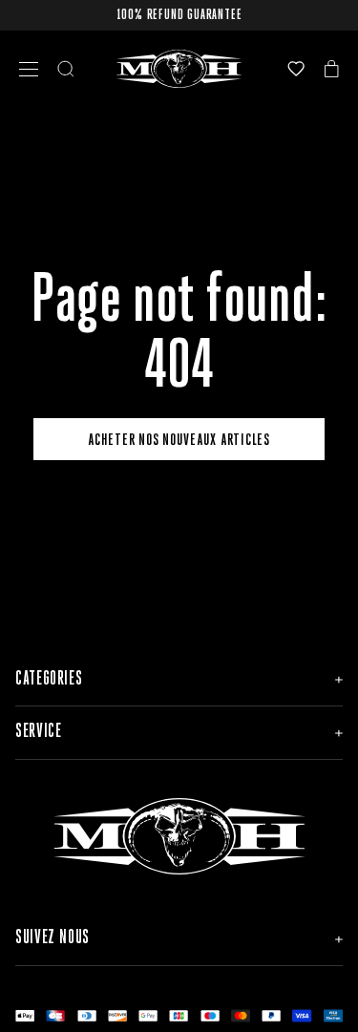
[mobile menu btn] (28, 69)
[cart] (332, 68)
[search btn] (65, 68)
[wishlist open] (295, 68)
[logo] (179, 69)
